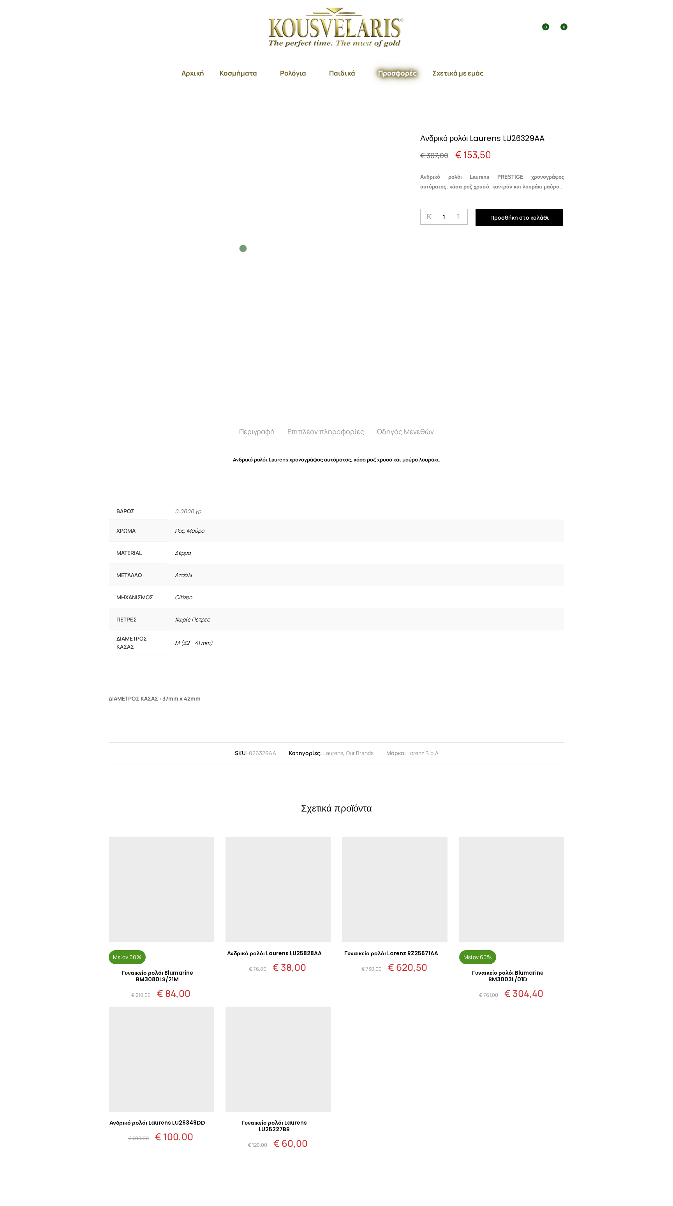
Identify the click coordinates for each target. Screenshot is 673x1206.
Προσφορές (397, 73)
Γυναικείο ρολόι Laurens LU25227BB (274, 1126)
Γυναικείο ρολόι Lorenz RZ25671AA (391, 953)
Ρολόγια (293, 73)
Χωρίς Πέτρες (192, 619)
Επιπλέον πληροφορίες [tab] (325, 431)
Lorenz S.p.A (423, 753)
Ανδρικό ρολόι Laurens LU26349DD (157, 1123)
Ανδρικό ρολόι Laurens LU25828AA (274, 953)
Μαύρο (195, 530)
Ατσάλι (183, 575)
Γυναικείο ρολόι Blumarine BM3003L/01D (508, 976)
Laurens (333, 753)
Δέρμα (183, 552)
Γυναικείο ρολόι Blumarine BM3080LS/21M (157, 976)
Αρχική (192, 73)
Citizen (183, 597)
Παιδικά (342, 73)
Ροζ (179, 530)
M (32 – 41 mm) (194, 642)
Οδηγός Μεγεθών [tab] (405, 431)
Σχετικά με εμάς (458, 73)
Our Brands (359, 753)
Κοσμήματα (238, 73)
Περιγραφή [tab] (257, 431)
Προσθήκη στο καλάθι (519, 217)
